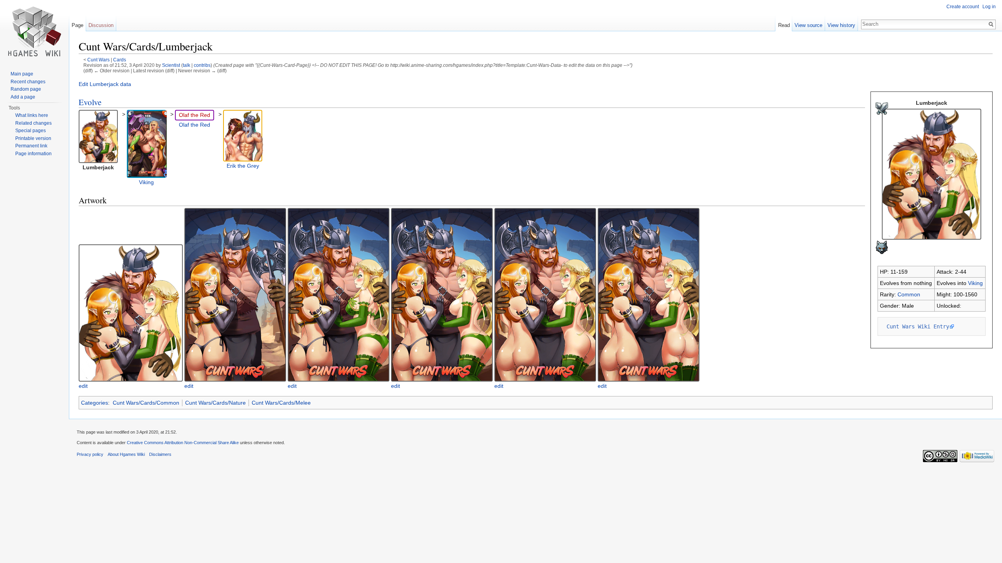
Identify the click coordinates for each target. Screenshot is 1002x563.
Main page (22, 74)
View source (808, 25)
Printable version (33, 138)
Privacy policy (90, 454)
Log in (989, 6)
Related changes (33, 123)
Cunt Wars (98, 59)
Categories (94, 403)
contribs (202, 65)
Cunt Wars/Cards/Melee (281, 403)
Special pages (30, 130)
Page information (33, 153)
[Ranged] (882, 108)
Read (784, 25)
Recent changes (28, 81)
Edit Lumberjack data (105, 84)
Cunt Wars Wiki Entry (918, 326)
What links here (31, 115)
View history (841, 25)
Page (77, 25)
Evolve (90, 102)
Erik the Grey (243, 166)
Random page (26, 89)
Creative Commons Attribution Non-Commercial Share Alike (183, 442)
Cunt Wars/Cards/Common (146, 403)
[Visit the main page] (34, 31)
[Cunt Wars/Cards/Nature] (882, 247)
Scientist (171, 65)
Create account (962, 6)
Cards (119, 59)
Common (908, 294)
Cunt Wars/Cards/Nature (215, 403)
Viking (975, 283)
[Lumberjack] (931, 173)
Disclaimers (160, 454)
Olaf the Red (194, 115)
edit (83, 386)
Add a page (23, 97)
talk (186, 65)
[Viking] (147, 143)
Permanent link (31, 146)
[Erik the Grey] (243, 135)
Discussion (101, 25)
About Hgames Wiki (126, 454)
